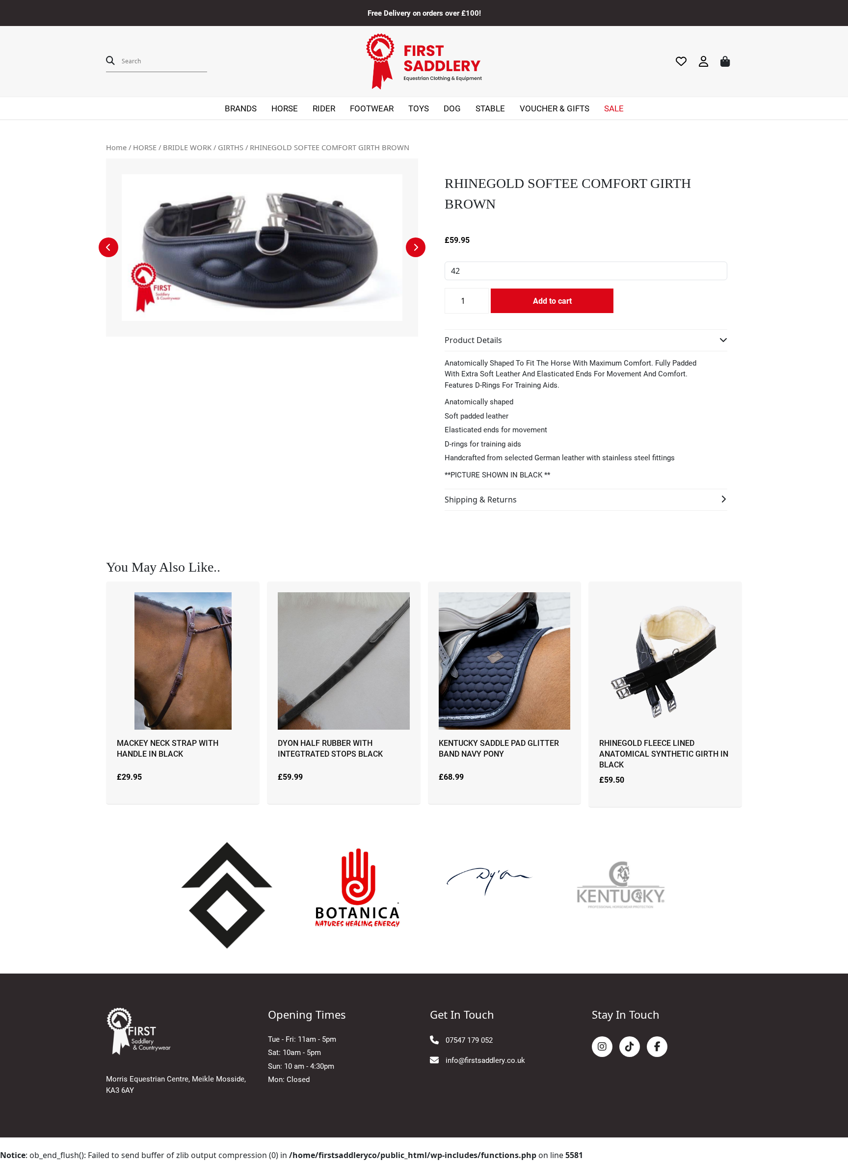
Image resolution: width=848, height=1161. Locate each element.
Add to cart (552, 300)
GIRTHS (230, 147)
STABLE (490, 108)
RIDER (324, 108)
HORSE (284, 108)
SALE (614, 108)
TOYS (418, 108)
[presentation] (108, 247)
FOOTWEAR (372, 108)
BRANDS (241, 108)
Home (116, 147)
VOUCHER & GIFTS (554, 108)
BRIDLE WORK (187, 147)
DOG (452, 108)
